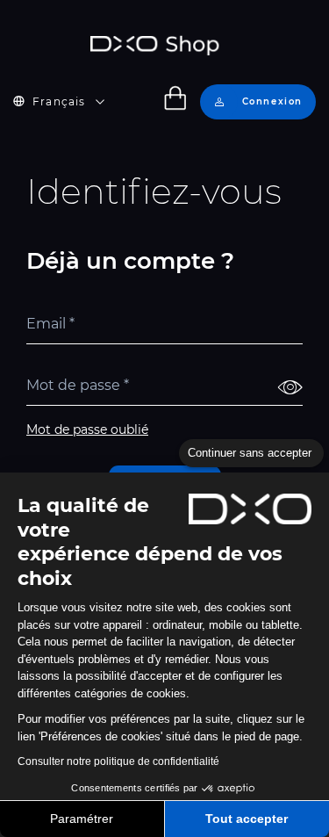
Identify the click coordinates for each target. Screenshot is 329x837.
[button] (69, 102)
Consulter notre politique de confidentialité (118, 761)
